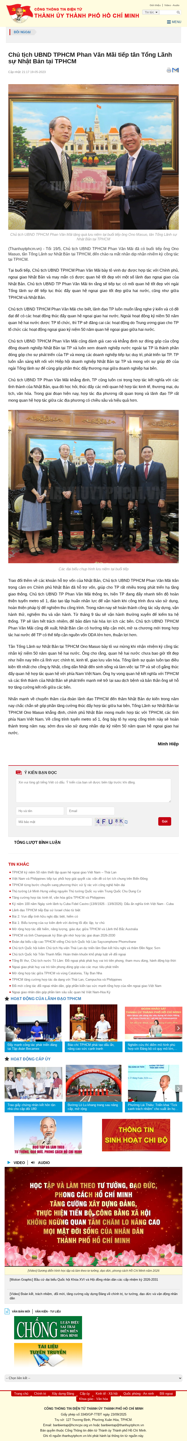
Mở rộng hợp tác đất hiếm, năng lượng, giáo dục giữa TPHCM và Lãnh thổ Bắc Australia (75, 929)
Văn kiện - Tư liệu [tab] (48, 1311)
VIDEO (19, 1163)
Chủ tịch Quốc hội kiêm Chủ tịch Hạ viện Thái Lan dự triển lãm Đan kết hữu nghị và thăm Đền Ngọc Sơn (86, 948)
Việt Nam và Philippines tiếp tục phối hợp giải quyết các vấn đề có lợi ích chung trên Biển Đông (80, 878)
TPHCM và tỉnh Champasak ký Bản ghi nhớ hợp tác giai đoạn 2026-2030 (63, 935)
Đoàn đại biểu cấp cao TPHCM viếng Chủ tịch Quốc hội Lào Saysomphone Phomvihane (74, 942)
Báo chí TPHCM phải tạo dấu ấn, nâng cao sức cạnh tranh (91, 1046)
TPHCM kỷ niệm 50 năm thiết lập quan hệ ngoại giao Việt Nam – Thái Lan (64, 872)
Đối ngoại (166, 1393)
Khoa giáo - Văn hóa (93, 1399)
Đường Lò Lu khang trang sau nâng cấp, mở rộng (93, 1107)
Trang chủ (21, 1393)
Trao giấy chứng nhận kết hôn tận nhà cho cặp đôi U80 (31, 1107)
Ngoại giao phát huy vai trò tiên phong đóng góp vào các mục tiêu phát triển (65, 967)
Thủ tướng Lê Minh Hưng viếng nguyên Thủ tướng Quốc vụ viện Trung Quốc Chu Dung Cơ (76, 891)
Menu (176, 22)
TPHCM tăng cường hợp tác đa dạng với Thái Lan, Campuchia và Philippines (67, 979)
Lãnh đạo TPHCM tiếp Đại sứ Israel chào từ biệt (46, 910)
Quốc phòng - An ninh (138, 1393)
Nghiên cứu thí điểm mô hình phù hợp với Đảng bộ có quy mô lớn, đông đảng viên (151, 1047)
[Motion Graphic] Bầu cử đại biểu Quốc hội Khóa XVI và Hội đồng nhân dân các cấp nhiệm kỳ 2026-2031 (84, 1279)
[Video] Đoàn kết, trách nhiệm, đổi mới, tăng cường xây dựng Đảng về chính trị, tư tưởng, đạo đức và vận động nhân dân (94, 1296)
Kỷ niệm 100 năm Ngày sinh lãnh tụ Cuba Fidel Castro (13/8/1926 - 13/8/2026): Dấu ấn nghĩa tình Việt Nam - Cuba (93, 904)
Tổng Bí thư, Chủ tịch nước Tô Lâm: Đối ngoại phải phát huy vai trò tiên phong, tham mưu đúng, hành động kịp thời (94, 960)
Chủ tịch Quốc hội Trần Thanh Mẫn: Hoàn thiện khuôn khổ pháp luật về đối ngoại (69, 954)
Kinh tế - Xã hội (107, 1393)
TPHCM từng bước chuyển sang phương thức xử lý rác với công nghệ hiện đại (68, 885)
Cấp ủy (85, 1393)
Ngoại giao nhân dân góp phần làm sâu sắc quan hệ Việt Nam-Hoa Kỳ (61, 992)
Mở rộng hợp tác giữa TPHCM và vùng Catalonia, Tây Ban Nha (57, 973)
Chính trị (40, 1393)
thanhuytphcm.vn (74, 1436)
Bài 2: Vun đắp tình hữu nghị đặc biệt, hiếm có (45, 916)
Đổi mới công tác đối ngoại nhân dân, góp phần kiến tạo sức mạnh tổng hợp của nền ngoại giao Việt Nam (86, 986)
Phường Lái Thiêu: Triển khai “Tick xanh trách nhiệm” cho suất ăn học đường (152, 1107)
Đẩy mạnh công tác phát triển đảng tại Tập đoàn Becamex (32, 1046)
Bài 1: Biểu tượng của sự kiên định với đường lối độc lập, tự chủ (58, 923)
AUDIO (44, 1163)
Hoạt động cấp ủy (31, 1059)
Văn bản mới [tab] (21, 1311)
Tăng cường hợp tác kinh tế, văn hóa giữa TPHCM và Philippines (58, 897)
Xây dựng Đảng (63, 1393)
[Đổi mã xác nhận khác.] (126, 821)
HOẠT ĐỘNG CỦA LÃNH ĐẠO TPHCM (46, 999)
